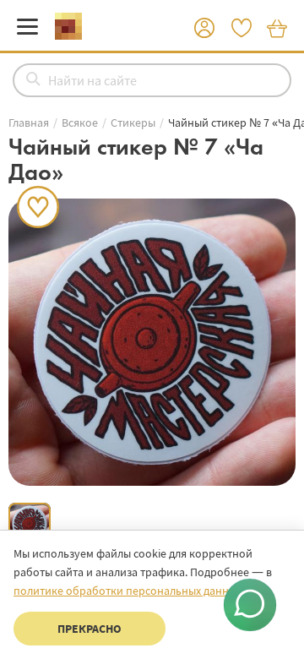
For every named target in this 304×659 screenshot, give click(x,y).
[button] (204, 29)
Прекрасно (89, 628)
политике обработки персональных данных (128, 590)
